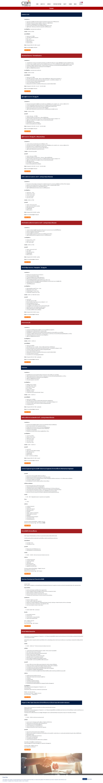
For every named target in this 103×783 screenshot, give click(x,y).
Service (48, 4)
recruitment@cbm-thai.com (32, 47)
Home (37, 4)
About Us (43, 4)
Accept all (85, 779)
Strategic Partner (57, 4)
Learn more (89, 779)
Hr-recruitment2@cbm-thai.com (33, 314)
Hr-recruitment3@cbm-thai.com (33, 460)
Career (70, 4)
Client (64, 4)
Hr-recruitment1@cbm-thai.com (33, 214)
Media (75, 4)
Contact (81, 4)
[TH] (80, 2)
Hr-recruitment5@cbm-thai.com (33, 359)
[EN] (82, 2)
